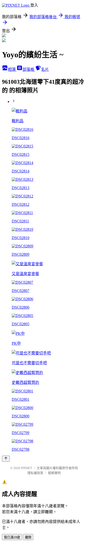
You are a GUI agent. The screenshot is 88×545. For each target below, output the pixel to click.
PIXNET (26, 468)
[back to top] (6, 459)
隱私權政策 (35, 473)
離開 (28, 537)
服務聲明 (54, 473)
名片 (45, 69)
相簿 (12, 69)
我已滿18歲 (12, 537)
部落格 (28, 69)
